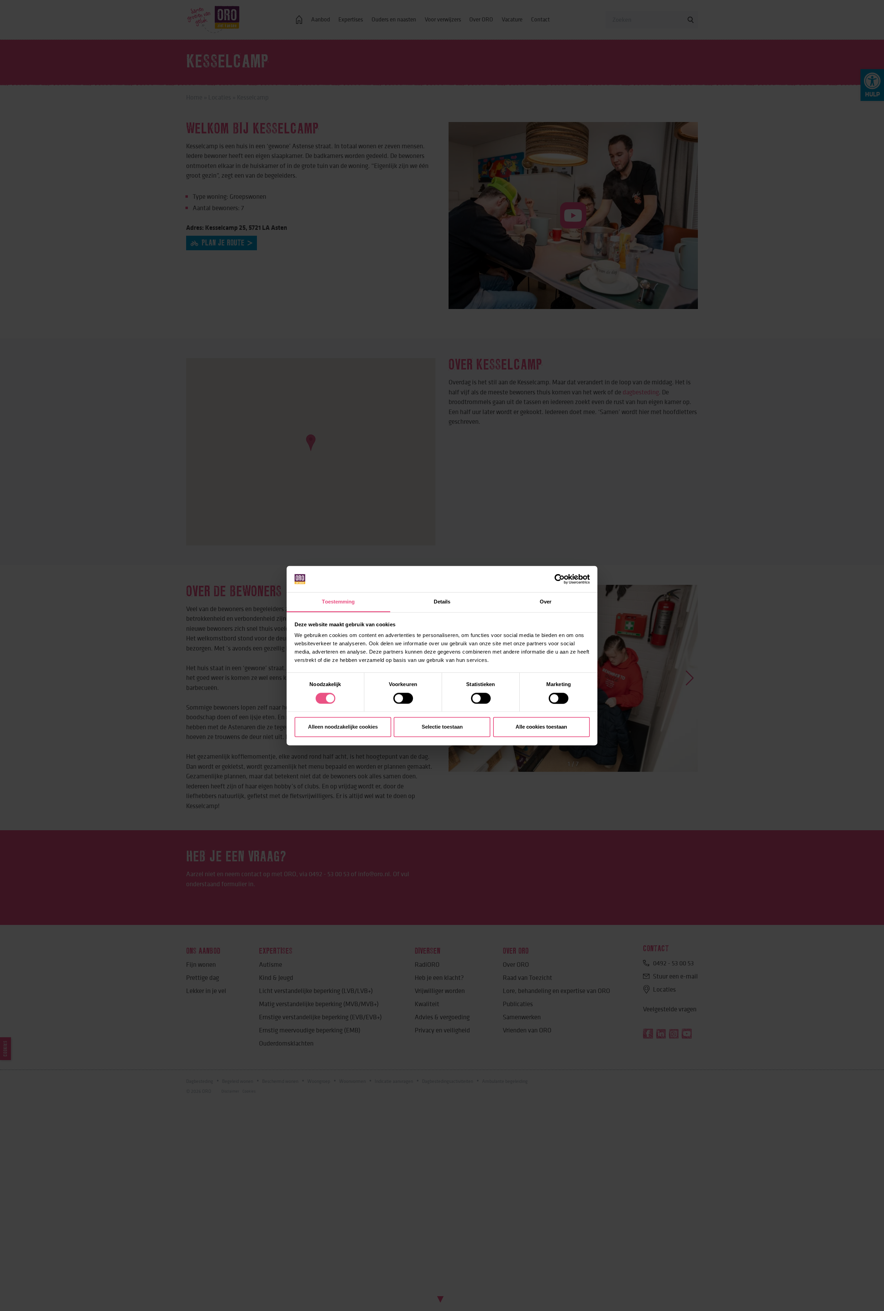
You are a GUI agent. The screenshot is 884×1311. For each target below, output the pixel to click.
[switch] (403, 698)
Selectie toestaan (442, 727)
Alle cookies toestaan (541, 727)
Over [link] (545, 602)
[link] (559, 579)
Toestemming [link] (338, 602)
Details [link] (442, 602)
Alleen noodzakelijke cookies (343, 727)
